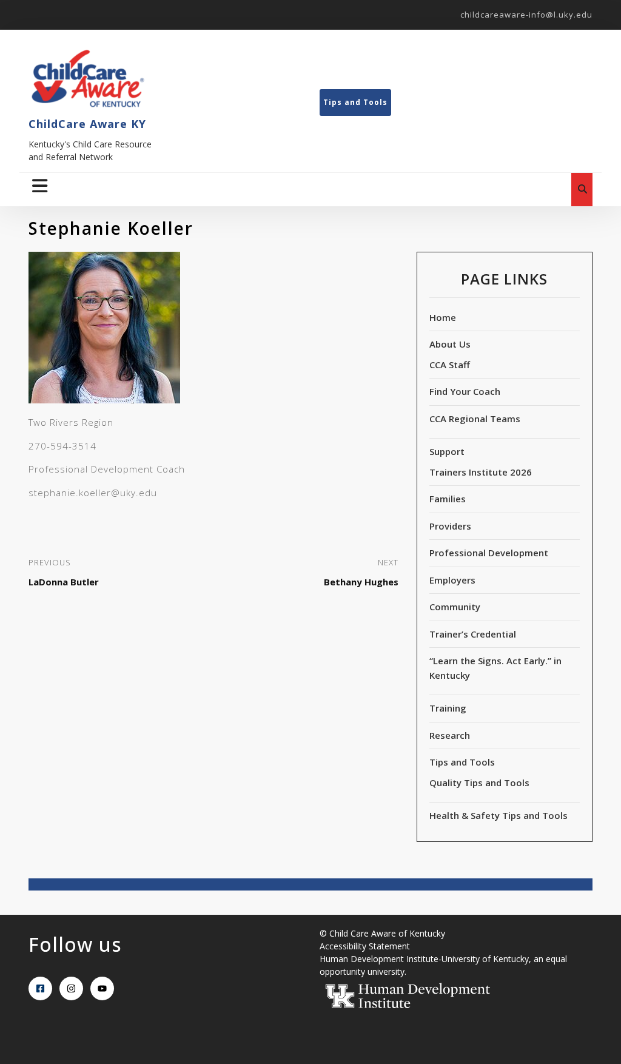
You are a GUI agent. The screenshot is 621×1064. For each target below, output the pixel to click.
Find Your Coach (464, 391)
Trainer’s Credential (472, 634)
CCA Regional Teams (474, 418)
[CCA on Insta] (71, 988)
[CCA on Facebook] (40, 988)
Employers (452, 580)
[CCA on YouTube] (102, 988)
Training (447, 708)
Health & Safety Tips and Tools (498, 815)
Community (454, 607)
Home (442, 317)
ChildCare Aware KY (87, 123)
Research (449, 735)
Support (447, 451)
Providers (450, 526)
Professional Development (488, 553)
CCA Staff (449, 365)
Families (447, 499)
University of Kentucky (485, 959)
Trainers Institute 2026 (480, 472)
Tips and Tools (355, 102)
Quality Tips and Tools (479, 782)
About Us (450, 344)
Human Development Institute (379, 959)
